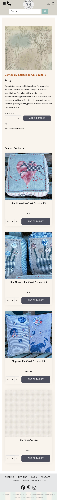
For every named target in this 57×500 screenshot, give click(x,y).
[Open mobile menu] (4, 3)
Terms (16, 480)
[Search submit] (45, 11)
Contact (45, 477)
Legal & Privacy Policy (34, 480)
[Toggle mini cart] (53, 3)
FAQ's (34, 477)
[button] (48, 29)
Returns (22, 477)
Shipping (9, 477)
